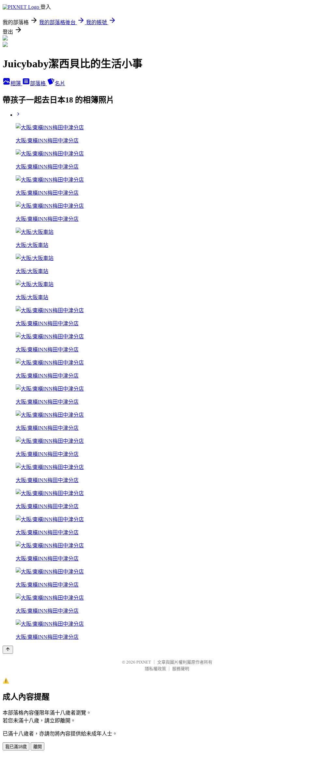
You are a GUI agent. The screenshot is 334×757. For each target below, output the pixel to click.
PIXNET (143, 662)
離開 (37, 746)
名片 (60, 83)
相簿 (16, 83)
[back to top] (8, 650)
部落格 (38, 83)
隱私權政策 (155, 668)
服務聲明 (180, 668)
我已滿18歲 (16, 746)
